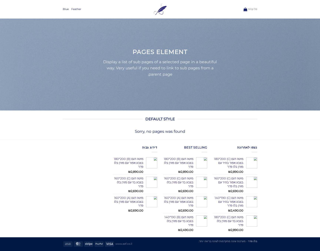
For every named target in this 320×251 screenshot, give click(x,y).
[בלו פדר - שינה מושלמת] (160, 9)
